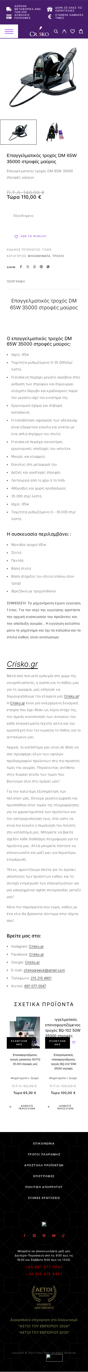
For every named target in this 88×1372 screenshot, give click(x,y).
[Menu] (9, 31)
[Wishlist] (72, 32)
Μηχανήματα (39, 256)
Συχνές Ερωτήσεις (44, 1198)
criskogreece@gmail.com (44, 970)
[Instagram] (34, 1236)
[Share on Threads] (34, 267)
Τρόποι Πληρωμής (44, 1154)
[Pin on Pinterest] (41, 267)
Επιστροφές (44, 1176)
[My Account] (64, 32)
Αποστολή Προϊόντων (44, 1165)
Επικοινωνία (44, 1143)
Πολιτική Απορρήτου (44, 1187)
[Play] (18, 132)
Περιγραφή (16, 281)
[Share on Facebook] (21, 267)
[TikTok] (63, 1236)
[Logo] (39, 31)
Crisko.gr (71, 696)
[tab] (16, 284)
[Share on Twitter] (27, 267)
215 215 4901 (41, 978)
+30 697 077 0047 (44, 1267)
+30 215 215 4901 (44, 1274)
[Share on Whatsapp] (48, 267)
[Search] (55, 32)
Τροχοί (58, 256)
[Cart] (81, 32)
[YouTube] (54, 1236)
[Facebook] (25, 1236)
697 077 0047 (35, 986)
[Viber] (44, 1236)
